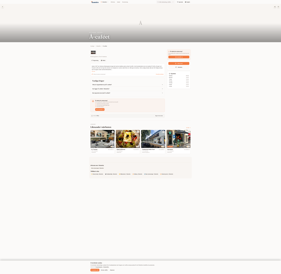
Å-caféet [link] (105, 46)
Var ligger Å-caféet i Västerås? (100, 89)
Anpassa (112, 270)
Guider (118, 2)
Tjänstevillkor (106, 266)
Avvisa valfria (104, 270)
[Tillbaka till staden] (2, 6)
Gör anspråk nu (100, 109)
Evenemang (125, 2)
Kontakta (180, 67)
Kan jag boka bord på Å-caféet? (101, 93)
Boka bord (180, 63)
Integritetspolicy (99, 266)
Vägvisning (95, 60)
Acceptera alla (94, 270)
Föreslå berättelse (160, 74)
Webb (104, 60)
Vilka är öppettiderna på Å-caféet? (102, 84)
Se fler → (188, 127)
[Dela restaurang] (274, 6)
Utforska (113, 2)
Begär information (159, 115)
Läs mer (93, 71)
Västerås (98, 46)
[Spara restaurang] (278, 6)
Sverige (92, 46)
